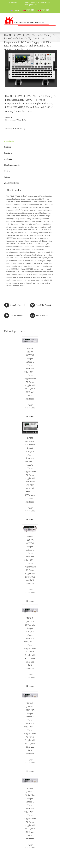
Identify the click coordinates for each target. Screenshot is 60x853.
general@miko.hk (30, 5)
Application (8, 159)
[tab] (30, 141)
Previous (7, 69)
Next (55, 69)
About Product (9, 141)
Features (7, 147)
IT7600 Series (21, 120)
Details (30, 416)
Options (7, 171)
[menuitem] (15, 10)
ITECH (12, 117)
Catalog (7, 177)
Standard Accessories (12, 165)
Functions (8, 153)
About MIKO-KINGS (11, 183)
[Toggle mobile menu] (54, 28)
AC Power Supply (19, 128)
